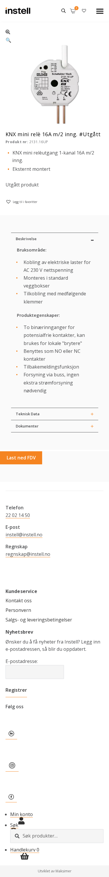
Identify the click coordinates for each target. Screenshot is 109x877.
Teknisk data (28, 413)
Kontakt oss (19, 600)
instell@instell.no (24, 534)
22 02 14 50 (18, 515)
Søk (14, 825)
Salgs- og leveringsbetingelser (39, 620)
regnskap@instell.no (28, 554)
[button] (55, 35)
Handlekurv (24, 850)
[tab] (54, 239)
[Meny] (99, 11)
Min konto (21, 814)
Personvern (18, 610)
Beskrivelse (26, 238)
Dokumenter (27, 426)
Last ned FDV (21, 457)
